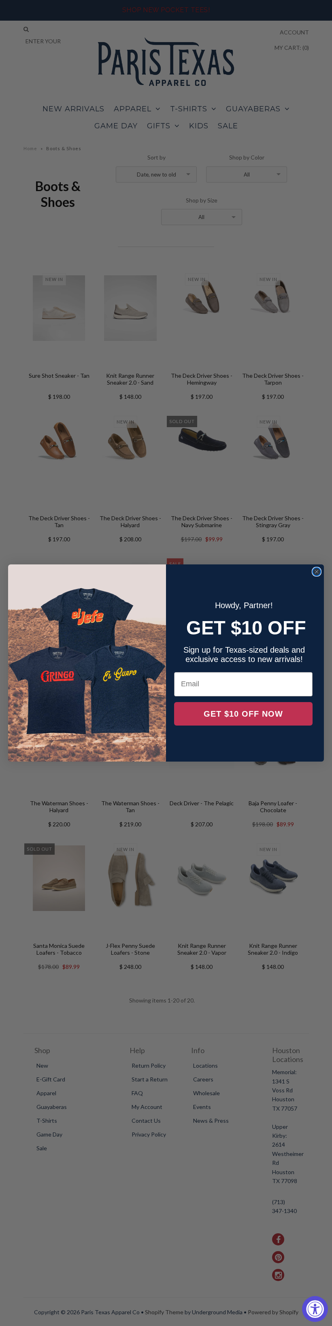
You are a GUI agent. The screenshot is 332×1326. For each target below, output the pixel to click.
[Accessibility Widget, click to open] (315, 1309)
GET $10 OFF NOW (243, 713)
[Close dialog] (317, 572)
